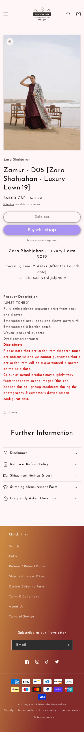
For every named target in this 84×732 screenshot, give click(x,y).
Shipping (8, 204)
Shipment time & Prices (27, 576)
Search (14, 546)
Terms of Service (21, 616)
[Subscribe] (68, 645)
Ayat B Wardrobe (40, 705)
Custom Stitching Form (26, 586)
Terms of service (70, 710)
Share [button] (13, 412)
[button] (6, 14)
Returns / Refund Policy (27, 566)
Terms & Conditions (24, 596)
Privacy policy (47, 710)
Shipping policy (44, 717)
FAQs (13, 556)
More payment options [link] (42, 240)
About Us (16, 606)
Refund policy (26, 710)
